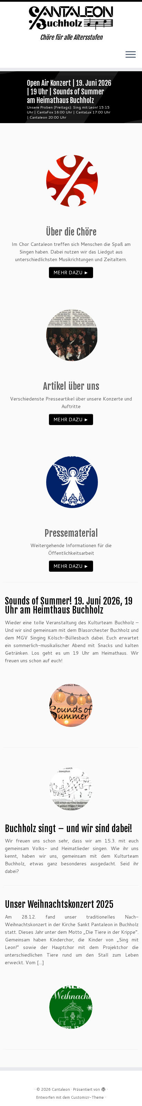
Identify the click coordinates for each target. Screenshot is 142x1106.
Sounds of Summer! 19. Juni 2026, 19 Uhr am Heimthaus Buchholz (68, 606)
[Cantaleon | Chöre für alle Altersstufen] (71, 17)
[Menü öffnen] (130, 55)
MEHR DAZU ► (71, 272)
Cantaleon (61, 1089)
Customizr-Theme (87, 1097)
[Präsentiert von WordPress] (103, 1088)
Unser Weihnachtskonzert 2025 (59, 904)
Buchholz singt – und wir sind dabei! (68, 828)
